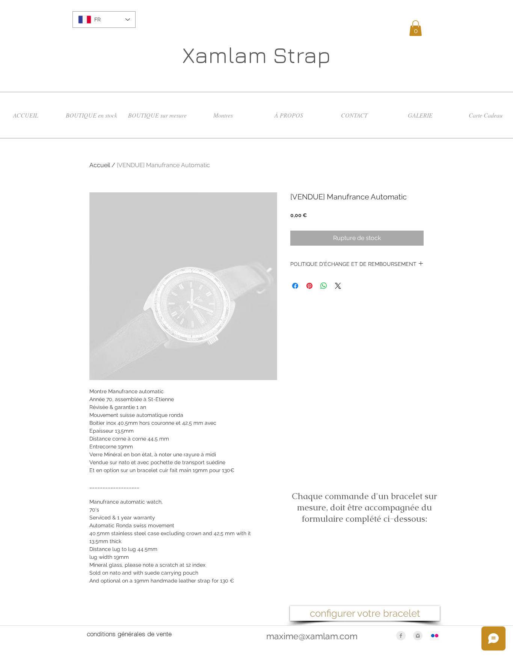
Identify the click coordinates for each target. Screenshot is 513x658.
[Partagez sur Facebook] (295, 285)
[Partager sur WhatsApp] (323, 285)
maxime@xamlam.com (312, 636)
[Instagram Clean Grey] (417, 635)
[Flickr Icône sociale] (434, 635)
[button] (415, 28)
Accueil (99, 165)
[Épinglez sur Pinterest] (309, 285)
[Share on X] (338, 285)
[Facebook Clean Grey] (401, 635)
